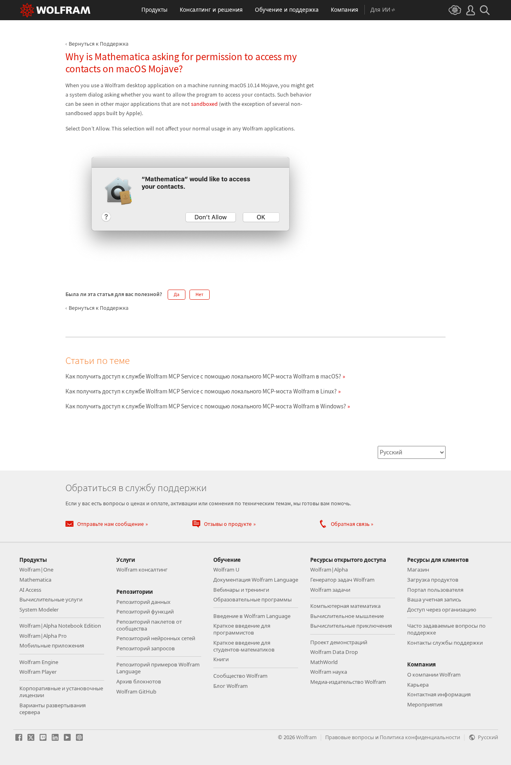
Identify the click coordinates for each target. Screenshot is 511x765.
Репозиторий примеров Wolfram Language (158, 668)
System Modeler (39, 609)
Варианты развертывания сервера (52, 709)
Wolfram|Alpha (329, 569)
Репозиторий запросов (145, 648)
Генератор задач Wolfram (342, 579)
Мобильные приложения (51, 645)
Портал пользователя (435, 589)
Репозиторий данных (143, 601)
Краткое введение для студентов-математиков (244, 646)
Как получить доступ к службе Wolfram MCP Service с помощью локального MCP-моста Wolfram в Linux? (200, 391)
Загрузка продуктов (432, 579)
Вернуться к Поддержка (98, 43)
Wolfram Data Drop (334, 652)
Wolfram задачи (330, 589)
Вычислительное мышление (347, 616)
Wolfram (306, 737)
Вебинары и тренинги (241, 589)
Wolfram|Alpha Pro (43, 635)
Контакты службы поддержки (445, 642)
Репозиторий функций (145, 611)
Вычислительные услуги (50, 599)
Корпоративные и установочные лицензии (61, 692)
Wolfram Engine (38, 662)
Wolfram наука (328, 671)
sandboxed (204, 103)
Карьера (418, 684)
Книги (221, 659)
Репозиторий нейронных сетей (155, 638)
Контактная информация (439, 694)
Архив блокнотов (138, 681)
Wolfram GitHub (136, 691)
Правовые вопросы (349, 737)
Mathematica (35, 579)
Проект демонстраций (338, 642)
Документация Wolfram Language (255, 579)
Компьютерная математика (345, 605)
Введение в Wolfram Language (251, 616)
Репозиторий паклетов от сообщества (149, 625)
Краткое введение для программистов (241, 629)
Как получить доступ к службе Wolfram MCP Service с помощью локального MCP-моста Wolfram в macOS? (203, 376)
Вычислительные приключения (351, 625)
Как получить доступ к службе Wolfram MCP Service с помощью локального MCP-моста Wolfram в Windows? (205, 406)
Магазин (418, 569)
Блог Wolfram (230, 685)
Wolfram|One (36, 569)
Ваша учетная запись (434, 599)
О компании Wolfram (434, 674)
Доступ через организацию (441, 609)
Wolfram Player (38, 671)
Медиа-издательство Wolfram (348, 681)
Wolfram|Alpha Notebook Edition (60, 625)
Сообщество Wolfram (240, 675)
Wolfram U (226, 569)
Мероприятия (424, 704)
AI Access (30, 589)
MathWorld (324, 662)
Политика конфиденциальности (420, 737)
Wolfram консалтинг (142, 569)
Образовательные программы (252, 599)
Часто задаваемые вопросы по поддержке (446, 629)
